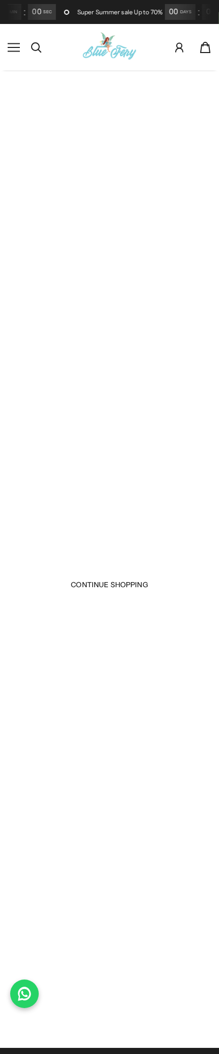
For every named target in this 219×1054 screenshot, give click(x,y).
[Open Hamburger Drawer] (14, 47)
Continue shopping (109, 584)
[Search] (36, 47)
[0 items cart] (205, 47)
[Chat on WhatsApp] (24, 994)
